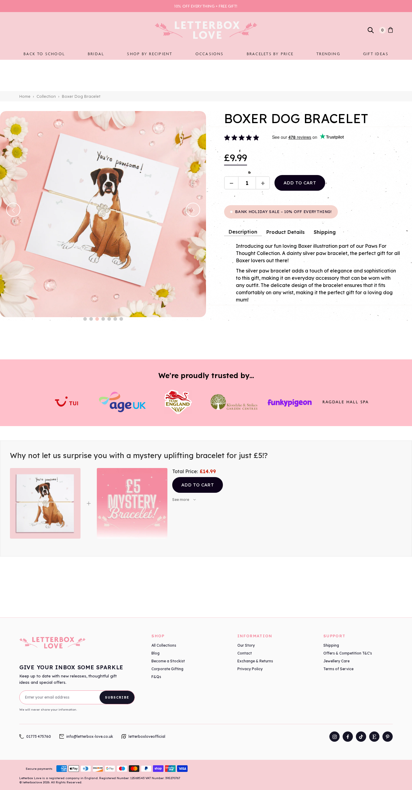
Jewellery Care (336, 661)
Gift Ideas (375, 53)
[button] (85, 319)
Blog (155, 653)
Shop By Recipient (149, 53)
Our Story (246, 645)
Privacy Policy (250, 669)
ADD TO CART (300, 183)
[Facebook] (348, 736)
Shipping (325, 232)
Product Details (285, 232)
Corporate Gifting (167, 669)
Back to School (44, 53)
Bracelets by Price (270, 53)
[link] (390, 30)
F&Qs (156, 676)
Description (243, 232)
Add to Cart (197, 485)
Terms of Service (338, 669)
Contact (244, 653)
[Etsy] (374, 736)
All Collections (163, 645)
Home (24, 96)
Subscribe (117, 697)
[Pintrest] (387, 736)
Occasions (209, 53)
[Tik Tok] (361, 736)
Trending (328, 53)
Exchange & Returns (255, 661)
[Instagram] (334, 736)
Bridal (96, 53)
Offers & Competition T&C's (347, 653)
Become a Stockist (168, 661)
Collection (46, 96)
